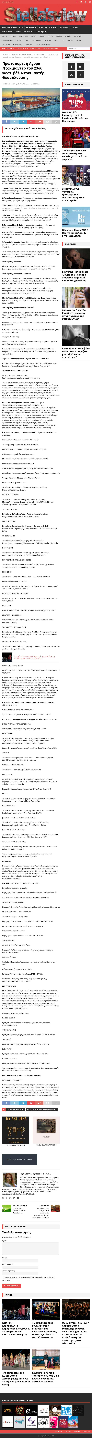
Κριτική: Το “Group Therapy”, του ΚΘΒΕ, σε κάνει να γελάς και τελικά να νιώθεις (45, 1377)
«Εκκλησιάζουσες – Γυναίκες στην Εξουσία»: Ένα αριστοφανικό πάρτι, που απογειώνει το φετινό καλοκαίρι (44, 1330)
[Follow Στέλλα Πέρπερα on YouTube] (17, 1198)
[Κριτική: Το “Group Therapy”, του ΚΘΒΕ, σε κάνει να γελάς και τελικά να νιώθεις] (46, 1359)
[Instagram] (90, 2)
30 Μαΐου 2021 (10, 84)
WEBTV (18, 32)
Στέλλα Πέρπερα (23, 84)
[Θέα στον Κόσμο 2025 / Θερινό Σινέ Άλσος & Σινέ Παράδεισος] (76, 217)
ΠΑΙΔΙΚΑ (67, 36)
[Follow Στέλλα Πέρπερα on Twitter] (13, 1198)
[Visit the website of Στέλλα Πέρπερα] (3, 1198)
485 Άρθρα (47, 1174)
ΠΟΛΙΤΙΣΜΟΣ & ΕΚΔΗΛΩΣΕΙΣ (11, 27)
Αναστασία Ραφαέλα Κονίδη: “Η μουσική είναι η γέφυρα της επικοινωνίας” (74, 314)
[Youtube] (86, 2)
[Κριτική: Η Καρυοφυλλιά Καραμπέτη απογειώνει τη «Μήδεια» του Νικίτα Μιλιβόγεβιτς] (16, 1309)
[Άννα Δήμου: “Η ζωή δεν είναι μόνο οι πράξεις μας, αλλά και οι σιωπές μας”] (76, 335)
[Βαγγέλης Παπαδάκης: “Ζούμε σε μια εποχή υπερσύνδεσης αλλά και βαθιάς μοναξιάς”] (76, 258)
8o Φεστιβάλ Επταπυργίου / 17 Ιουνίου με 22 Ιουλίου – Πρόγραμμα (75, 117)
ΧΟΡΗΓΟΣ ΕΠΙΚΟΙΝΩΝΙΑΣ (48, 27)
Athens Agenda (7, 40)
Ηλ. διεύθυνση (7, 1264)
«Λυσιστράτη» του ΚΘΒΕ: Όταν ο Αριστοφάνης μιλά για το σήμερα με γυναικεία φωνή (16, 1378)
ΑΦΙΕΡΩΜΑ (29, 44)
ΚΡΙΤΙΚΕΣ (75, 27)
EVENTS (27, 40)
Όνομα (4, 1258)
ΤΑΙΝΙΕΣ (50, 36)
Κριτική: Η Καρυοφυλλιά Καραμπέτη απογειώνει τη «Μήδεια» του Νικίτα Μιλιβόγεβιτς (16, 1328)
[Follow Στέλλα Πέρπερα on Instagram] (9, 1198)
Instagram (86, 1431)
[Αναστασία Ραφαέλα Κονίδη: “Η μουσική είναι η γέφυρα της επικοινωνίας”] (76, 297)
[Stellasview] (46, 24)
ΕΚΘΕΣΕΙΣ (59, 36)
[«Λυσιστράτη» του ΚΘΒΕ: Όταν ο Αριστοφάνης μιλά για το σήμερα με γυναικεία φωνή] (16, 1359)
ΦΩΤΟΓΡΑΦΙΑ (37, 40)
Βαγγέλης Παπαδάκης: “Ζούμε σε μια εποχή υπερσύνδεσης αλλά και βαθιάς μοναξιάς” (75, 276)
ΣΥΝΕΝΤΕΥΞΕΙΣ (7, 32)
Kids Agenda (78, 36)
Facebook (58, 1431)
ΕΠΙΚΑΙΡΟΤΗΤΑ (17, 44)
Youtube (77, 1431)
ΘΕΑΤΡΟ (4, 36)
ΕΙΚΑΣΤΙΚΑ (48, 40)
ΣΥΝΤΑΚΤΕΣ (28, 32)
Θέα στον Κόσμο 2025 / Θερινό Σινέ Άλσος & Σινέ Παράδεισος (75, 232)
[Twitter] (81, 2)
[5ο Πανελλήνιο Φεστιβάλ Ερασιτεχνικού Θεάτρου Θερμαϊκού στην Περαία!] (76, 175)
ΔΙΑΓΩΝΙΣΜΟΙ (6, 44)
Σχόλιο (5, 1241)
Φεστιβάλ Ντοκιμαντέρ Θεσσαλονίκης (41, 1109)
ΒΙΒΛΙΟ (56, 40)
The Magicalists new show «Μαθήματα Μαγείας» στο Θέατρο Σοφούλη (74, 155)
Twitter (68, 1431)
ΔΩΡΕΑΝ (78, 40)
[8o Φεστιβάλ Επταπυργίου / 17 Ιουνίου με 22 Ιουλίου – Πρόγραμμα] (76, 99)
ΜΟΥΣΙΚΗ (34, 36)
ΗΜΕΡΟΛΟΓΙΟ (31, 27)
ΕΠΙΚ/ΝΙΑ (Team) (41, 32)
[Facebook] (77, 2)
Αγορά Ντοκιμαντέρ (15, 1109)
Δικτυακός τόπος (8, 1271)
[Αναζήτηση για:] (78, 48)
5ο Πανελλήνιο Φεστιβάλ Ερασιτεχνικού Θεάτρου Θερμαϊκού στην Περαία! (73, 194)
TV (62, 40)
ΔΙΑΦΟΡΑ (63, 27)
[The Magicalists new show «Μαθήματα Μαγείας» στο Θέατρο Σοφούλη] (76, 137)
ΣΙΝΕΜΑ (42, 36)
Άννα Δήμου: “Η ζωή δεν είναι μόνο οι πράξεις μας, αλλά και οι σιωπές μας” (76, 353)
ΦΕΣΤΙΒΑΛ (18, 40)
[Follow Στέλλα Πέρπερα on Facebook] (5, 1198)
